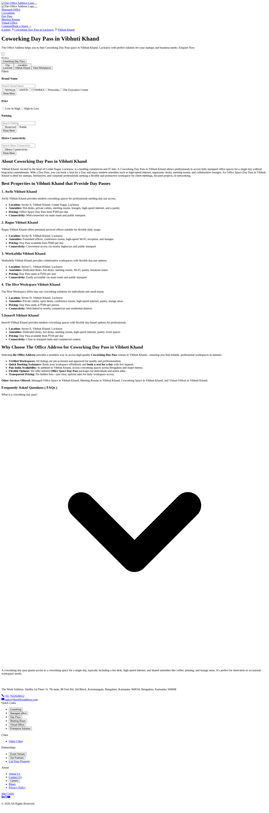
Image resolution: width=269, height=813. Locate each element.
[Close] (35, 7)
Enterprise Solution (20, 728)
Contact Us (15, 777)
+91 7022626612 (14, 695)
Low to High (12, 108)
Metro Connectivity (16, 149)
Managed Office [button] (10, 9)
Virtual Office (17, 724)
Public (23, 127)
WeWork (10, 89)
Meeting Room (18, 721)
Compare (6, 26)
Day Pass (15, 717)
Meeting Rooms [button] (10, 19)
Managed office (18, 713)
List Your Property (19, 761)
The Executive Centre (75, 89)
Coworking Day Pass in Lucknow (34, 29)
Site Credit (7, 793)
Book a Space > (21, 26)
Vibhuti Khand (66, 29)
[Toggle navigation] (35, 4)
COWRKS (38, 89)
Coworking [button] (8, 12)
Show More (9, 93)
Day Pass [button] (6, 16)
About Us (14, 773)
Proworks (53, 89)
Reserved (10, 127)
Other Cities (16, 741)
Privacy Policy (17, 787)
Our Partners (17, 757)
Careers (14, 780)
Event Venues (17, 754)
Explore (6, 29)
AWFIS (23, 89)
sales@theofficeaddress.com (21, 699)
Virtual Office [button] (9, 22)
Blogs (12, 784)
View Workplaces (42, 68)
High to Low (31, 108)
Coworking (15, 709)
